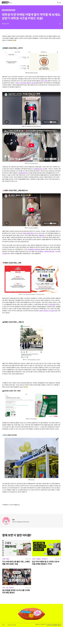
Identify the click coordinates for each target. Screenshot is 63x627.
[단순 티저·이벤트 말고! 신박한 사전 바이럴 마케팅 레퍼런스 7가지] (46, 548)
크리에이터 (11, 587)
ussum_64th (41, 294)
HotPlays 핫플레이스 (34, 228)
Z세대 (3, 10)
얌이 (13, 520)
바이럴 (33, 559)
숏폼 (7, 587)
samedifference (34, 163)
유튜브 (13, 10)
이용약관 (3, 625)
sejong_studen (31, 294)
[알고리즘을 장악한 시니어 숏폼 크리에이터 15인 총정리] (16, 577)
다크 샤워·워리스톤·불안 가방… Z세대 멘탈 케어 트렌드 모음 (16, 562)
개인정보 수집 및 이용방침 (12, 625)
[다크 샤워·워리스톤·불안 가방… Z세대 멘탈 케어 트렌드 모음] (16, 548)
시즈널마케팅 (8, 10)
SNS (4, 587)
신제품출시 (38, 559)
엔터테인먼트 (44, 559)
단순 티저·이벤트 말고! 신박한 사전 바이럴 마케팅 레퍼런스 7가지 (45, 562)
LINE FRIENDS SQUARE (32, 72)
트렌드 (7, 559)
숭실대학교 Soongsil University (34, 126)
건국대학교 (35, 419)
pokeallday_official (35, 359)
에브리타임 (32, 479)
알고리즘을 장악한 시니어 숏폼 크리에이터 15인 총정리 (16, 591)
